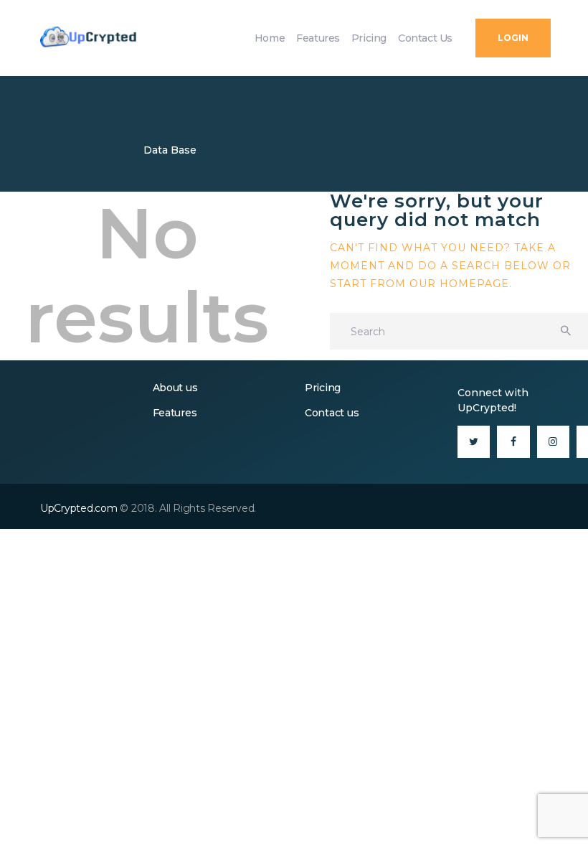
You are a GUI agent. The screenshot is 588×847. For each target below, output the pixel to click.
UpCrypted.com (79, 508)
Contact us (332, 412)
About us (175, 387)
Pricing (323, 387)
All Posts (108, 150)
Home (57, 150)
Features (175, 412)
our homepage (459, 283)
